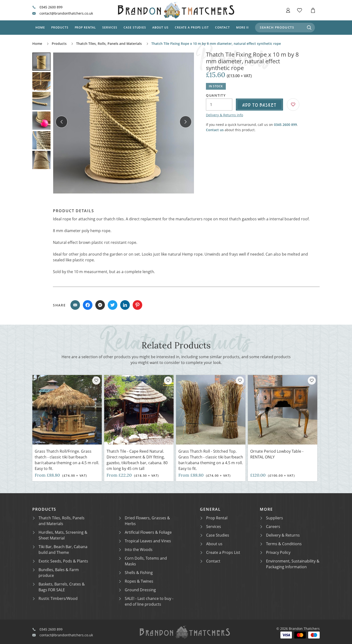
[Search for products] (309, 27)
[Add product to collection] (96, 380)
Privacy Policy (278, 552)
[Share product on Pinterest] (137, 305)
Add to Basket (259, 104)
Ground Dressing (140, 589)
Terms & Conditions (284, 543)
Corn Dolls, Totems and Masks (146, 561)
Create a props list (192, 27)
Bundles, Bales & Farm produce (59, 572)
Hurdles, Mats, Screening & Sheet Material (63, 535)
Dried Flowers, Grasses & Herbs (147, 520)
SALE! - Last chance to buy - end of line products (149, 601)
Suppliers (274, 518)
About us (160, 27)
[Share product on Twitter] (112, 305)
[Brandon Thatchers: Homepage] (176, 10)
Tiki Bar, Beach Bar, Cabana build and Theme (63, 549)
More (240, 27)
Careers (273, 526)
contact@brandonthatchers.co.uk (66, 13)
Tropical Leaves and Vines (148, 541)
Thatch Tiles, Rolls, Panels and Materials (109, 43)
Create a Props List (223, 552)
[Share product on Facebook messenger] (100, 305)
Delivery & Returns (283, 535)
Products (59, 27)
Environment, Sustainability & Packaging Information (292, 563)
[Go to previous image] (62, 122)
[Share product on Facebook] (87, 305)
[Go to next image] (186, 122)
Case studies (135, 27)
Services (109, 27)
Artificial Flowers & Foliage (148, 532)
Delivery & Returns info (224, 115)
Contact (222, 27)
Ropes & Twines (139, 581)
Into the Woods (139, 549)
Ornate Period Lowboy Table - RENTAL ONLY (276, 454)
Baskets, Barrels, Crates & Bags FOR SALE (62, 586)
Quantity (216, 95)
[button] (288, 10)
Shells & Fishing (139, 572)
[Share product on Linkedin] (125, 305)
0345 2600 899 (51, 7)
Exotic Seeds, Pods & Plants (63, 561)
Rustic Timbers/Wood (58, 598)
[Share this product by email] (75, 305)
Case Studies (217, 535)
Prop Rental (85, 27)
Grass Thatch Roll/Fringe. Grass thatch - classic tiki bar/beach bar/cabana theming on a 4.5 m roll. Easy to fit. (67, 460)
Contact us (215, 130)
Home (40, 27)
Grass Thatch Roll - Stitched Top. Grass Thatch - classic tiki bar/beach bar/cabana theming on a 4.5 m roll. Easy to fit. (210, 460)
